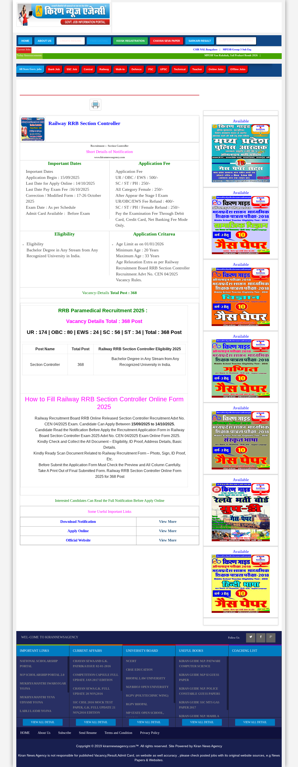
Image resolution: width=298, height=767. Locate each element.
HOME (25, 733)
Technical (180, 69)
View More (167, 522)
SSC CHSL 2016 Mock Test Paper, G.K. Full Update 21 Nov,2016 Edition (94, 707)
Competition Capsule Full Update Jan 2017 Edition (95, 677)
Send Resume (88, 733)
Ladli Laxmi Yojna (35, 711)
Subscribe (64, 733)
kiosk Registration (130, 40)
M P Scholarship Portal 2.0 (42, 675)
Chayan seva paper (166, 40)
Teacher (197, 69)
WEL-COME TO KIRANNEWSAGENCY (49, 637)
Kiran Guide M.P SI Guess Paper (199, 677)
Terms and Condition (118, 733)
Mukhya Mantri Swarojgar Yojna (43, 686)
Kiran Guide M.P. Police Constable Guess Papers (199, 691)
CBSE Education (139, 669)
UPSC (163, 69)
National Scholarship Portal (39, 663)
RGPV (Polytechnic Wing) (147, 695)
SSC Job (72, 69)
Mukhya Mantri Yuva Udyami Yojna (37, 699)
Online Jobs (216, 69)
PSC (150, 69)
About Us (44, 40)
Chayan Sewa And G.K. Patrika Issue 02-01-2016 (92, 663)
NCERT (131, 661)
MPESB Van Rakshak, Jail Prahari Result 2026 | (227, 55)
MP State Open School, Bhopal (145, 715)
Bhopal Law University (145, 678)
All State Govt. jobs (30, 69)
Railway (104, 69)
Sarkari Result (200, 40)
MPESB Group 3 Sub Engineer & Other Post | (244, 49)
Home (25, 40)
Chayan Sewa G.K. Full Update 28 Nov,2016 (91, 691)
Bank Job (54, 69)
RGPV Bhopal (137, 704)
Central (88, 69)
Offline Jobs (237, 69)
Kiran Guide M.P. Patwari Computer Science (199, 663)
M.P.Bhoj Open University (147, 687)
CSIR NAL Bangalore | (201, 49)
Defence (137, 69)
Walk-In (120, 69)
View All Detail (42, 722)
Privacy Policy (149, 733)
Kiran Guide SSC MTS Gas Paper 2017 (199, 705)
